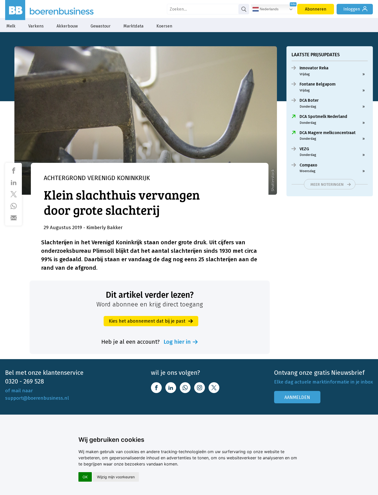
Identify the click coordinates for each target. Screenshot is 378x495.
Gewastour (101, 26)
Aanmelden (297, 397)
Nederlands (268, 9)
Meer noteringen (327, 184)
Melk (10, 26)
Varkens (36, 26)
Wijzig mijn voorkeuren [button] (116, 477)
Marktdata (133, 26)
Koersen (164, 26)
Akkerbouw (67, 26)
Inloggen (351, 9)
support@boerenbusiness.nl (37, 398)
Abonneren (315, 9)
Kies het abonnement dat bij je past (147, 321)
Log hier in (177, 342)
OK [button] (85, 477)
